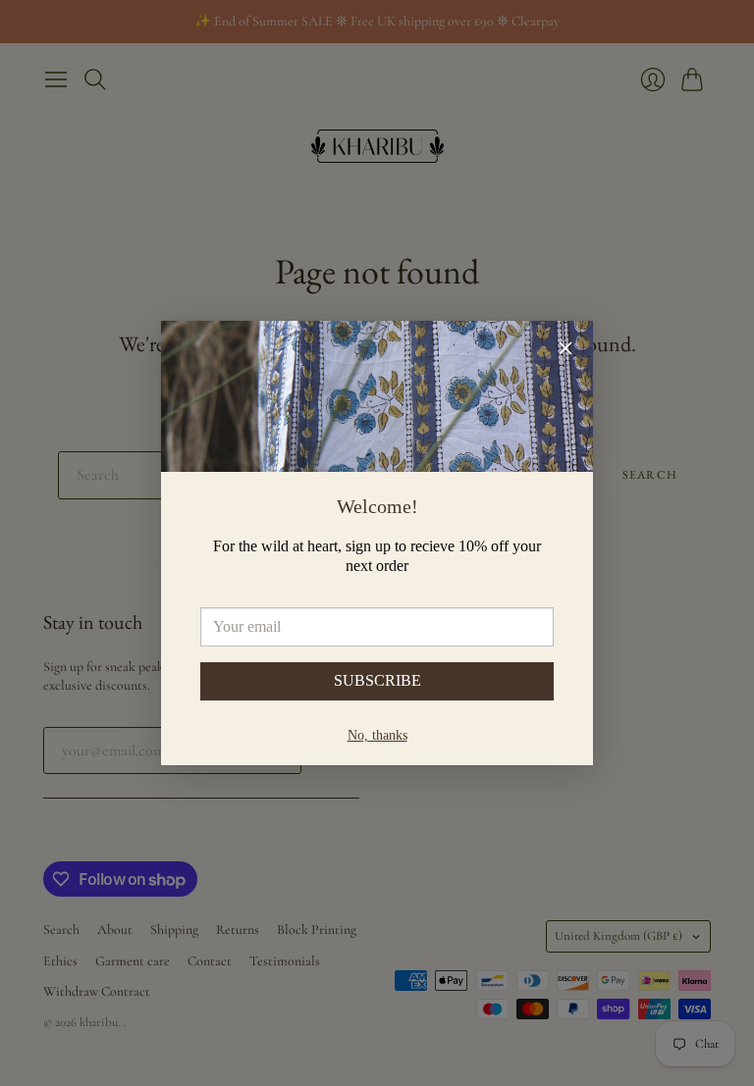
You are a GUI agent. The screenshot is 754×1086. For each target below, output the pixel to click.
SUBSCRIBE (377, 680)
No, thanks (377, 735)
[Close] (565, 351)
